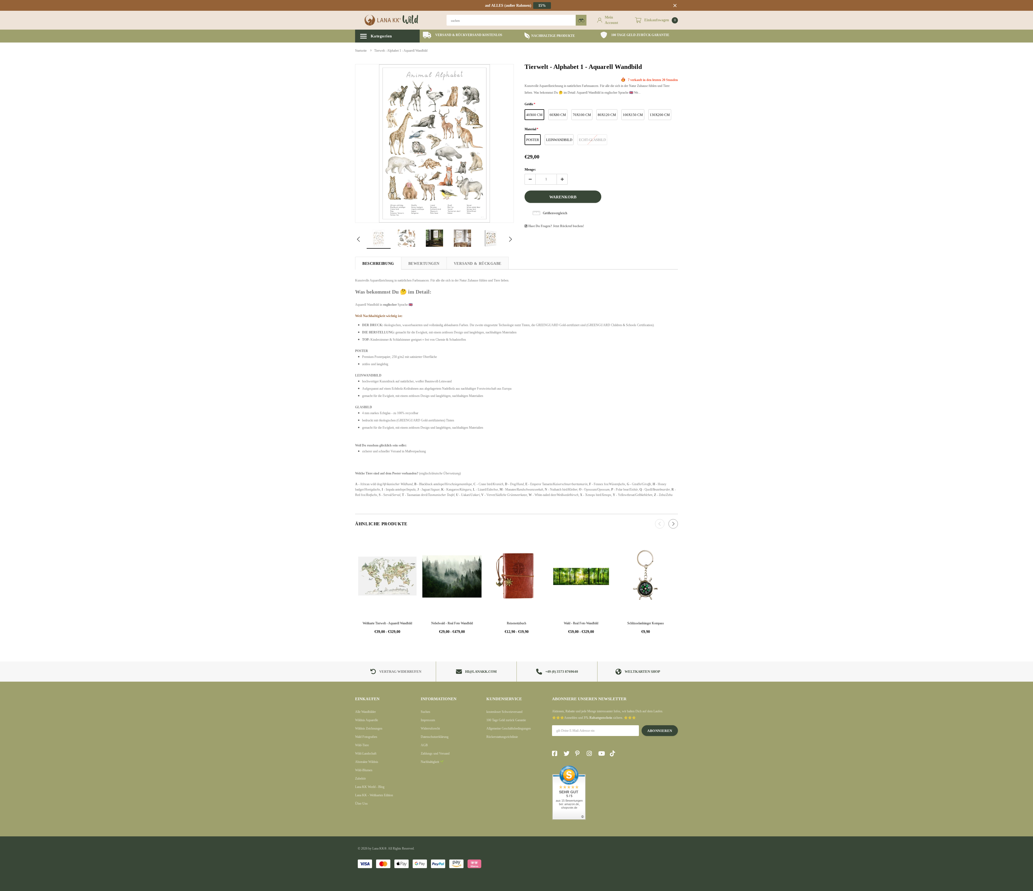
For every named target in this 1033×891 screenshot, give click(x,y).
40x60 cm (534, 115)
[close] (675, 5)
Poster (532, 140)
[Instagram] (591, 753)
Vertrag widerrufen (400, 672)
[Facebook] (556, 753)
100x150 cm (633, 115)
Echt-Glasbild (592, 140)
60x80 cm (558, 115)
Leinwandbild (559, 140)
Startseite (361, 50)
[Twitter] (568, 753)
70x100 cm (582, 115)
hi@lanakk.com (481, 672)
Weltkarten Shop (642, 672)
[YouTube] (602, 753)
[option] (463, 35)
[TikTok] (614, 753)
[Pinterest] (579, 753)
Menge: (530, 169)
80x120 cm (607, 115)
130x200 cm (660, 115)
